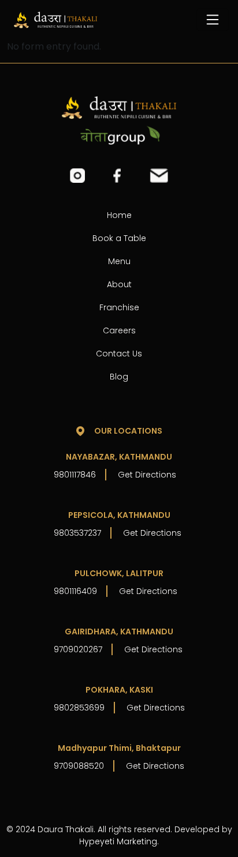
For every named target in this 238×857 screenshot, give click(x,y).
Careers (119, 330)
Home (119, 215)
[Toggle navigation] (212, 19)
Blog (119, 376)
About (119, 284)
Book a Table (119, 238)
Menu (119, 261)
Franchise (119, 307)
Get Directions (147, 474)
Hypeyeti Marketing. (119, 841)
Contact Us (119, 353)
